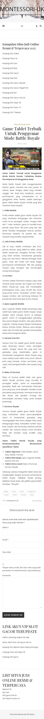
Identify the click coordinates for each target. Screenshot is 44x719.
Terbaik (23, 495)
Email (5, 539)
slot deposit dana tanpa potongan (24, 647)
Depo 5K (13, 58)
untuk (31, 495)
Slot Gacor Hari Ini (17, 97)
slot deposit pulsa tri (11, 698)
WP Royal (30, 714)
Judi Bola (13, 68)
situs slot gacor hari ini (21, 642)
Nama (5, 527)
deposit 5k (6, 689)
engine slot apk (22, 637)
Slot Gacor (14, 73)
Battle (6, 491)
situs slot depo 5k (17, 652)
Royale (6, 495)
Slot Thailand (15, 112)
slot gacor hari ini (9, 695)
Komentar (6, 575)
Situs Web (6, 552)
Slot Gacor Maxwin (18, 83)
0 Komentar (37, 500)
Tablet (14, 495)
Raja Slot (13, 78)
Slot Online (14, 53)
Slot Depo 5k (15, 102)
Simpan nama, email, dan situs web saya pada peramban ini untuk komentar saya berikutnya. (21, 569)
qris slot (5, 692)
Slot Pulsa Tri (15, 107)
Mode (22, 491)
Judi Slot (13, 92)
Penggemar (32, 491)
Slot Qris (13, 63)
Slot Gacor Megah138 (19, 88)
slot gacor (14, 657)
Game (14, 491)
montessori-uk (13, 500)
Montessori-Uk (22, 9)
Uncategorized (22, 124)
